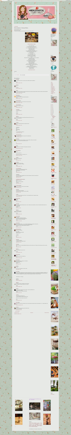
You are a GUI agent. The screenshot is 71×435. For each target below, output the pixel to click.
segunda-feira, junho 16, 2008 (19, 252)
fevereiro (53, 115)
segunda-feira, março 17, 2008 (19, 166)
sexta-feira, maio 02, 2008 (18, 201)
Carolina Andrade (18, 185)
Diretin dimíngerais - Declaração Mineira (54, 117)
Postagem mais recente (16, 312)
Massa (41, 424)
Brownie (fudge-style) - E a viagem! (53, 230)
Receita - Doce (52, 86)
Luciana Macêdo (18, 104)
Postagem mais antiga (47, 312)
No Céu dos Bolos (18, 168)
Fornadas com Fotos (53, 90)
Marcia (17, 189)
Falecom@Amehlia (53, 92)
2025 (52, 104)
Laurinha (17, 109)
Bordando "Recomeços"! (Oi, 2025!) (54, 127)
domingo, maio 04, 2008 (18, 207)
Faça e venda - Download (52, 91)
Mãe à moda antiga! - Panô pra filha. (53, 241)
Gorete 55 (17, 271)
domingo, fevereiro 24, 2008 (19, 143)
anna (16, 122)
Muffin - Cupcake (37, 425)
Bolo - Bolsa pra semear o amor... (53, 155)
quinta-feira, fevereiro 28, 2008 (19, 155)
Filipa (16, 116)
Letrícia (17, 79)
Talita (16, 307)
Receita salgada (34, 426)
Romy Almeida (17, 150)
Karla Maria (17, 198)
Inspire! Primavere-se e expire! (54, 247)
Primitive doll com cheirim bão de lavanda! (53, 235)
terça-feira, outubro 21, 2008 (19, 300)
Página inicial (31, 312)
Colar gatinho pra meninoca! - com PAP (53, 172)
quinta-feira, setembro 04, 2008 (19, 280)
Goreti (16, 162)
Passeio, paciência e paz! (53, 201)
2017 (52, 106)
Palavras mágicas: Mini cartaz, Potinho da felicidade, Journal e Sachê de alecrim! (53, 259)
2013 (52, 109)
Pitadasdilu (17, 95)
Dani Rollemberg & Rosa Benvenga (20, 179)
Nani (16, 157)
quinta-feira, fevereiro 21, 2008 (19, 88)
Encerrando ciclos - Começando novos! (53, 189)
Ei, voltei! (52, 149)
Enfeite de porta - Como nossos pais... (53, 161)
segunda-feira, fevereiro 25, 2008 (19, 148)
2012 (52, 110)
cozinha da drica (18, 100)
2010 (52, 112)
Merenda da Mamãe (53, 88)
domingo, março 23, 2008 (18, 183)
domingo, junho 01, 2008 (18, 246)
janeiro (52, 118)
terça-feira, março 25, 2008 (18, 187)
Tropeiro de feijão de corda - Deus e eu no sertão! (53, 253)
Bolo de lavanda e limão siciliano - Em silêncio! (53, 218)
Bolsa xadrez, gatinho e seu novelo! (53, 224)
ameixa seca (17, 216)
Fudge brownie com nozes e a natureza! (53, 178)
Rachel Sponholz (18, 229)
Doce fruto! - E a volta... (53, 138)
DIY (30, 424)
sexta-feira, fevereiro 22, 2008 (19, 120)
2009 (52, 113)
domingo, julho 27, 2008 (18, 269)
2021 (52, 105)
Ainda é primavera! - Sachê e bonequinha (53, 207)
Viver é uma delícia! (53, 212)
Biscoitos (52, 83)
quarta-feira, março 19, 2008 (19, 172)
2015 (52, 107)
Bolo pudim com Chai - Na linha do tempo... (53, 144)
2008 (52, 114)
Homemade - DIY (53, 89)
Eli (16, 90)
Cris (16, 194)
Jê (16, 145)
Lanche (37, 424)
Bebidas (52, 84)
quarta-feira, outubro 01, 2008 (19, 286)
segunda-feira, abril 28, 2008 (19, 196)
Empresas (52, 93)
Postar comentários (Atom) (18, 313)
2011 (52, 111)
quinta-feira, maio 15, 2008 (18, 237)
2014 (52, 108)
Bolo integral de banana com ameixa (53, 167)
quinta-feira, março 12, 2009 (19, 309)
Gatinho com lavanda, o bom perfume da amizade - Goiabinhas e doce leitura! (54, 265)
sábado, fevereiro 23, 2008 (18, 136)
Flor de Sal (17, 302)
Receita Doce (30, 426)
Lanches (52, 85)
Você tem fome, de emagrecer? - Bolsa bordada (53, 195)
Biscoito (34, 423)
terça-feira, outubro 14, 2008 (19, 292)
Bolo (38, 423)
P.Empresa (40, 425)
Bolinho (36, 423)
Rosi (16, 288)
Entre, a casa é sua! (53, 184)
